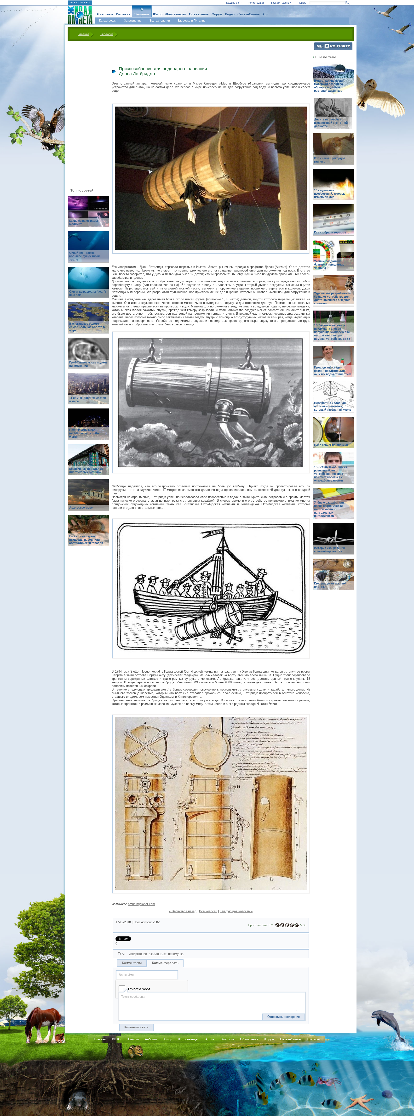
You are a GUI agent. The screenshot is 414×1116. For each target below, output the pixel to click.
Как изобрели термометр (331, 232)
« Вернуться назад (182, 911)
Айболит (151, 1039)
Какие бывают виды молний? (83, 222)
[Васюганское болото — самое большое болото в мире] (88, 320)
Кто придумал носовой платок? (330, 585)
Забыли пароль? (281, 2)
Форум (217, 14)
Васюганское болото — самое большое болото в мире (87, 327)
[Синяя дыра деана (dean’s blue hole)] (88, 285)
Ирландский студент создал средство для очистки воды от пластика (332, 371)
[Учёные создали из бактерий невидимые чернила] (333, 258)
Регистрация (256, 2)
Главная (83, 34)
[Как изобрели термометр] (333, 222)
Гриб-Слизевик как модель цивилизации (88, 364)
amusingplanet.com (141, 904)
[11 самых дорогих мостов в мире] (88, 391)
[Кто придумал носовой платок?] (333, 577)
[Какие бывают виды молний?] (88, 214)
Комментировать (165, 963)
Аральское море (81, 507)
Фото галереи (175, 14)
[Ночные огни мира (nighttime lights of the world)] (88, 426)
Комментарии (132, 963)
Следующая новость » (236, 911)
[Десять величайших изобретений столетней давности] (333, 116)
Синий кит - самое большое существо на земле (85, 256)
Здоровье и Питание (192, 20)
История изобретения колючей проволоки (329, 549)
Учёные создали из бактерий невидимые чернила (329, 265)
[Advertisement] (85, 114)
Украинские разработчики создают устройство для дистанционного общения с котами (332, 298)
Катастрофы (107, 20)
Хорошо (291, 925)
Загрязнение (133, 20)
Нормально (287, 925)
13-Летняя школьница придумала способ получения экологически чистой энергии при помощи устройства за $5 (332, 332)
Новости (133, 1039)
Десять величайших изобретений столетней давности (331, 123)
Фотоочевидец (188, 1039)
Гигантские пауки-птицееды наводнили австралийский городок (86, 540)
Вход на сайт (234, 2)
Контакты (313, 1039)
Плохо (282, 925)
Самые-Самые (248, 14)
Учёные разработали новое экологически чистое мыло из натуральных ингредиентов (329, 509)
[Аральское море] (88, 497)
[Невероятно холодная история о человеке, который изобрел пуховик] (333, 399)
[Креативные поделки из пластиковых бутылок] (88, 462)
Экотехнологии (159, 20)
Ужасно (277, 925)
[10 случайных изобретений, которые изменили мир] (333, 187)
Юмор (157, 14)
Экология (141, 14)
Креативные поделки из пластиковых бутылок (86, 470)
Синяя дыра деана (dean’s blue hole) (88, 293)
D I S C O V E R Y (80, 2)
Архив (209, 1039)
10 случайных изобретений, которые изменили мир (329, 194)
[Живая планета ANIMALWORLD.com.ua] (78, 15)
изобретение (138, 954)
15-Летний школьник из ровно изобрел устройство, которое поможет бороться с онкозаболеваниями (330, 473)
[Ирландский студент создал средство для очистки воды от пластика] (333, 364)
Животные (105, 14)
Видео (230, 14)
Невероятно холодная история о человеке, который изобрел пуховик (332, 406)
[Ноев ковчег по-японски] (333, 435)
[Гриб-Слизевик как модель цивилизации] (88, 356)
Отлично (296, 925)
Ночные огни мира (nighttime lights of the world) (84, 433)
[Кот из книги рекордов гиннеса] (333, 151)
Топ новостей (81, 190)
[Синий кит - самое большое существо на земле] (88, 249)
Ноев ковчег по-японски (331, 445)
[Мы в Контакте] (333, 49)
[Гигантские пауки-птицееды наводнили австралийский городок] (88, 533)
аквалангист (157, 954)
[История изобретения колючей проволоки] (333, 541)
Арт (265, 14)
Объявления (199, 14)
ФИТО (116, 1039)
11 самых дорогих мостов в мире (87, 399)
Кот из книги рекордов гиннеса (329, 160)
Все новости (208, 911)
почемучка (176, 954)
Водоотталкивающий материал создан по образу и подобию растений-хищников (329, 85)
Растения (123, 14)
